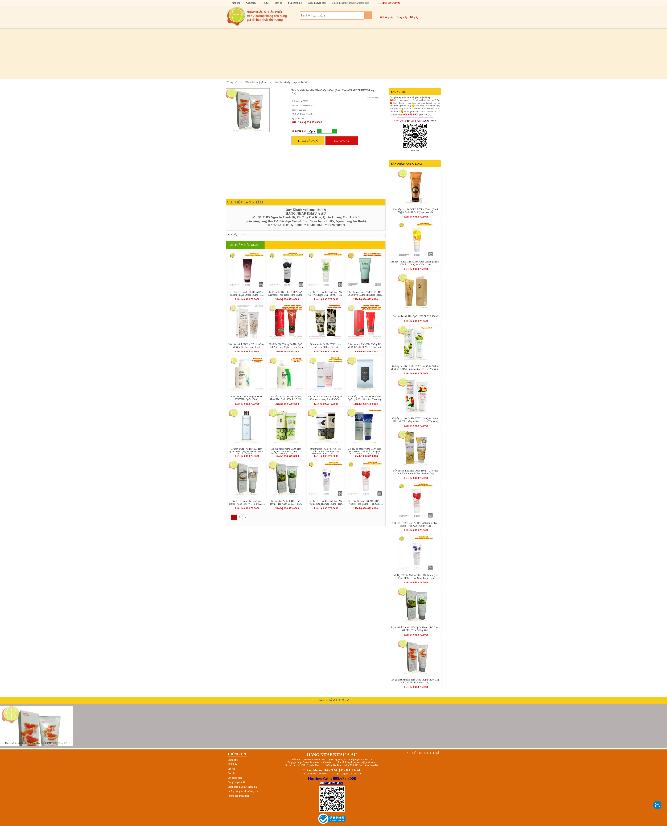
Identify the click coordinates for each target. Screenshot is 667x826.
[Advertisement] (330, 53)
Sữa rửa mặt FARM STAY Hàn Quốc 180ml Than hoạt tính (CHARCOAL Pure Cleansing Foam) (325, 451)
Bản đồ (278, 3)
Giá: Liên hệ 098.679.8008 (307, 122)
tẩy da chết (239, 234)
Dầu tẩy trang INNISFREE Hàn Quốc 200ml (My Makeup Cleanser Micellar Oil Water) (246, 451)
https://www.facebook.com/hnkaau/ (315, 762)
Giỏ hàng (384, 17)
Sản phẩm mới (294, 3)
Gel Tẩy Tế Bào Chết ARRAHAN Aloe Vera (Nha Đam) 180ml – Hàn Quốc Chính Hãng (325, 294)
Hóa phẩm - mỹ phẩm (255, 82)
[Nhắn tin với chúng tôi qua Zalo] (657, 805)
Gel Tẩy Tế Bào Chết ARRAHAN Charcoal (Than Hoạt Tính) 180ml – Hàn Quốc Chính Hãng (286, 294)
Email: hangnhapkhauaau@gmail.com (350, 3)
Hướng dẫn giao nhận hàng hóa (243, 791)
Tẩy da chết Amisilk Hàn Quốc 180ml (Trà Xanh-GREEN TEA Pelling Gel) (286, 503)
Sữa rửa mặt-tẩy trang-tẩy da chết (290, 82)
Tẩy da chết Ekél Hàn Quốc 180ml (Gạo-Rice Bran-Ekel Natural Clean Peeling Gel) (415, 472)
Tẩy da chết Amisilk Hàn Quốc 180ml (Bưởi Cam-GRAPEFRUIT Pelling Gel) (415, 681)
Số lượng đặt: (299, 130)
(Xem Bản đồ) (371, 765)
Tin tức (265, 3)
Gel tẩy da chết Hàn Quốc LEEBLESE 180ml (415, 316)
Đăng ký (414, 17)
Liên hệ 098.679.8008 (247, 299)
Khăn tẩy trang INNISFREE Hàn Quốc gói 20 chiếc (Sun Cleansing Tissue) (364, 398)
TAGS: (229, 234)
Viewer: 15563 (373, 98)
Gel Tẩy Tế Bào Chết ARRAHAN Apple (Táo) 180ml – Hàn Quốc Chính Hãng (364, 503)
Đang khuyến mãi (317, 3)
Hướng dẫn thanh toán (238, 796)
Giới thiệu (251, 3)
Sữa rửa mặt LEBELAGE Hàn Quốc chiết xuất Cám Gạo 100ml (246, 345)
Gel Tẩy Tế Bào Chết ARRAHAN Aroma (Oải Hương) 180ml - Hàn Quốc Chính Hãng (325, 503)
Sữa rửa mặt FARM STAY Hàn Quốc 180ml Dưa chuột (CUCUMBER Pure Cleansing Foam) (285, 451)
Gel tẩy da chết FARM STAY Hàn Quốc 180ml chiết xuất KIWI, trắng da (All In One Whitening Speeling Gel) (415, 368)
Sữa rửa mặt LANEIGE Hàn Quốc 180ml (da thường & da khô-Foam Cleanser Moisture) (325, 398)
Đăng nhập (402, 17)
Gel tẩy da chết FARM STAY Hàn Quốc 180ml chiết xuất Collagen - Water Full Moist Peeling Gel (364, 451)
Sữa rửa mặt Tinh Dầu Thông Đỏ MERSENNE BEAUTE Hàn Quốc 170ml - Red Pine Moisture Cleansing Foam (365, 346)
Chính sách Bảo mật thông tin (242, 787)
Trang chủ (235, 3)
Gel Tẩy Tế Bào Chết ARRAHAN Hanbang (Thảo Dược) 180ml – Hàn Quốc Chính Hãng (246, 294)
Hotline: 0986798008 (389, 3)
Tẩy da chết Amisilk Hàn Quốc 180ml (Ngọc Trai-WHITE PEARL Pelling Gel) (246, 503)
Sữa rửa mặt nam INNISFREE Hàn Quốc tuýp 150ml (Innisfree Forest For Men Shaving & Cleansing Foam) (364, 294)
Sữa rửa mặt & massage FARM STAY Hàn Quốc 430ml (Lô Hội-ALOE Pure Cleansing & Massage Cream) (286, 398)
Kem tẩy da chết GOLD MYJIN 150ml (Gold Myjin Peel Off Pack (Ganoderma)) (415, 211)
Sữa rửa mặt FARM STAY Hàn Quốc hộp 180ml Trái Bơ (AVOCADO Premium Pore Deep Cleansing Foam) (325, 346)
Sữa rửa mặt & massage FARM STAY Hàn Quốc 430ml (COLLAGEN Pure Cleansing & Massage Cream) (246, 398)
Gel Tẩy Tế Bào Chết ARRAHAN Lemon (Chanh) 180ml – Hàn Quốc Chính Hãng (415, 263)
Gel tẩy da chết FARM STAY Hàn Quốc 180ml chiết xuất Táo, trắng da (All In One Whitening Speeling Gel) (415, 420)
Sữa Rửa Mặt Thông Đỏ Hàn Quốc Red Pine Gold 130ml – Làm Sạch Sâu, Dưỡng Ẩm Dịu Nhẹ (286, 346)
